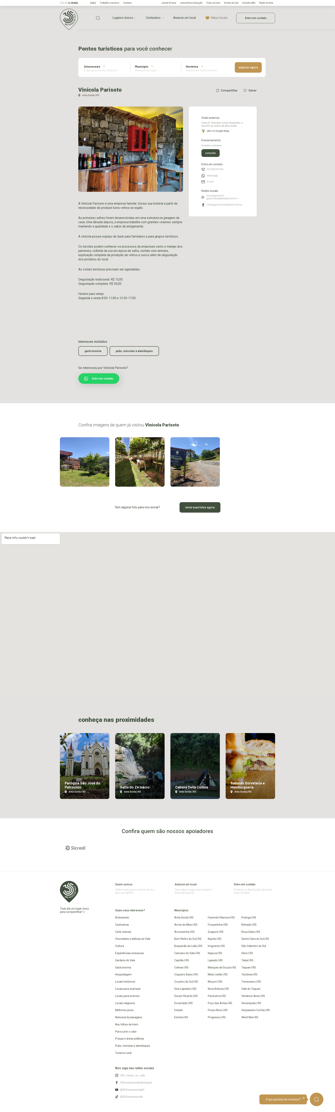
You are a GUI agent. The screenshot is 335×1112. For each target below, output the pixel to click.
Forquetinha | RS (218, 924)
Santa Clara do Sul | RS (255, 938)
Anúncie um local (186, 884)
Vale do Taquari (250, 988)
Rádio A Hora (266, 3)
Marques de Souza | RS (222, 967)
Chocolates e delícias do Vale (132, 938)
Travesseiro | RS (251, 981)
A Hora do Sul (231, 3)
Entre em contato (256, 18)
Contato (127, 3)
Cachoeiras (122, 924)
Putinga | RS (248, 917)
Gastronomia (93, 351)
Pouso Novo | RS (218, 1010)
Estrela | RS (181, 1017)
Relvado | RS (248, 924)
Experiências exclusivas (129, 953)
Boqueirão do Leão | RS (188, 946)
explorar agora (248, 67)
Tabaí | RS (247, 960)
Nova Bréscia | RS (218, 988)
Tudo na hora (213, 3)
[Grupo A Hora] (69, 3)
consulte (210, 153)
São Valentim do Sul (253, 946)
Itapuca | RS (215, 953)
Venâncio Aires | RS (253, 996)
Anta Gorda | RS (183, 917)
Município (141, 66)
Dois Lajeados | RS (185, 988)
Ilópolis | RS (214, 938)
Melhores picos (124, 1010)
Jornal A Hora (168, 3)
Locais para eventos (127, 996)
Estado (178, 1010)
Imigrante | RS (216, 946)
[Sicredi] (75, 848)
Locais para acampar (128, 988)
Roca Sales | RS (250, 931)
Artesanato (122, 917)
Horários (192, 66)
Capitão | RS (181, 960)
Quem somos (123, 884)
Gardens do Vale (125, 960)
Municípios (181, 910)
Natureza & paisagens (128, 1017)
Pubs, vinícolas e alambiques (134, 351)
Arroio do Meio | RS (185, 924)
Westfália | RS (249, 1017)
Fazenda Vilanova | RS (221, 917)
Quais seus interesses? (130, 910)
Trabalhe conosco (109, 3)
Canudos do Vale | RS (187, 953)
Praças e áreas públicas (129, 1038)
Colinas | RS (181, 967)
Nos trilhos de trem (126, 1024)
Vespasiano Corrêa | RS (255, 1010)
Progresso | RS (217, 1017)
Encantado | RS (183, 1003)
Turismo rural (123, 1052)
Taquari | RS (248, 967)
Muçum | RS (215, 981)
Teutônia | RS (249, 974)
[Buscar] (316, 1099)
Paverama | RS (217, 996)
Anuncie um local (184, 18)
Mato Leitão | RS (218, 974)
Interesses (92, 66)
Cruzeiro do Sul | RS (186, 981)
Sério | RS (247, 953)
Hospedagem (123, 974)
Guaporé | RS (216, 931)
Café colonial (123, 931)
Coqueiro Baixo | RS (186, 974)
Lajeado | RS (215, 960)
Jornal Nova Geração (191, 3)
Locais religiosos (125, 1003)
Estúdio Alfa (248, 3)
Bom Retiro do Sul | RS (187, 938)
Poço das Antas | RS (220, 1003)
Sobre (93, 3)
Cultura (119, 946)
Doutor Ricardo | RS (186, 996)
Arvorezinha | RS (184, 931)
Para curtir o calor (126, 1031)
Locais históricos (125, 981)
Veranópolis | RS (251, 1003)
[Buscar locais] (98, 18)
